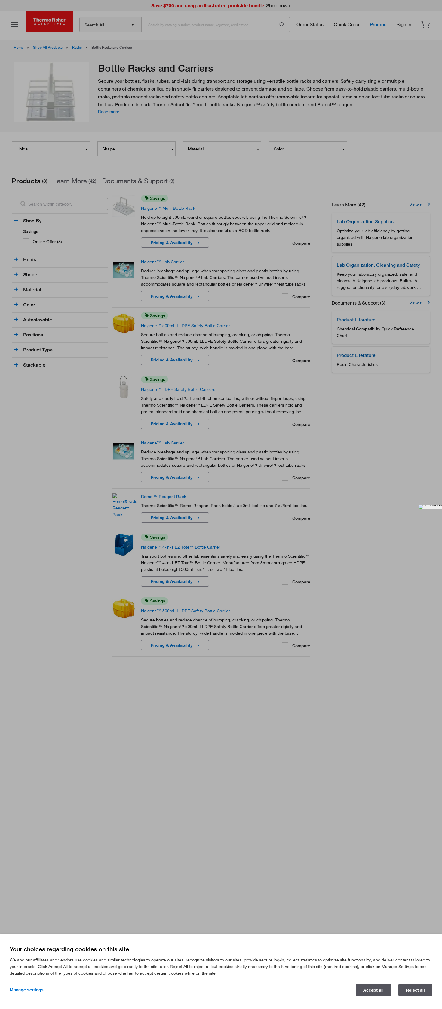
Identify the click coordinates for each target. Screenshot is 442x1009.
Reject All (415, 990)
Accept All (373, 990)
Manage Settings (27, 989)
